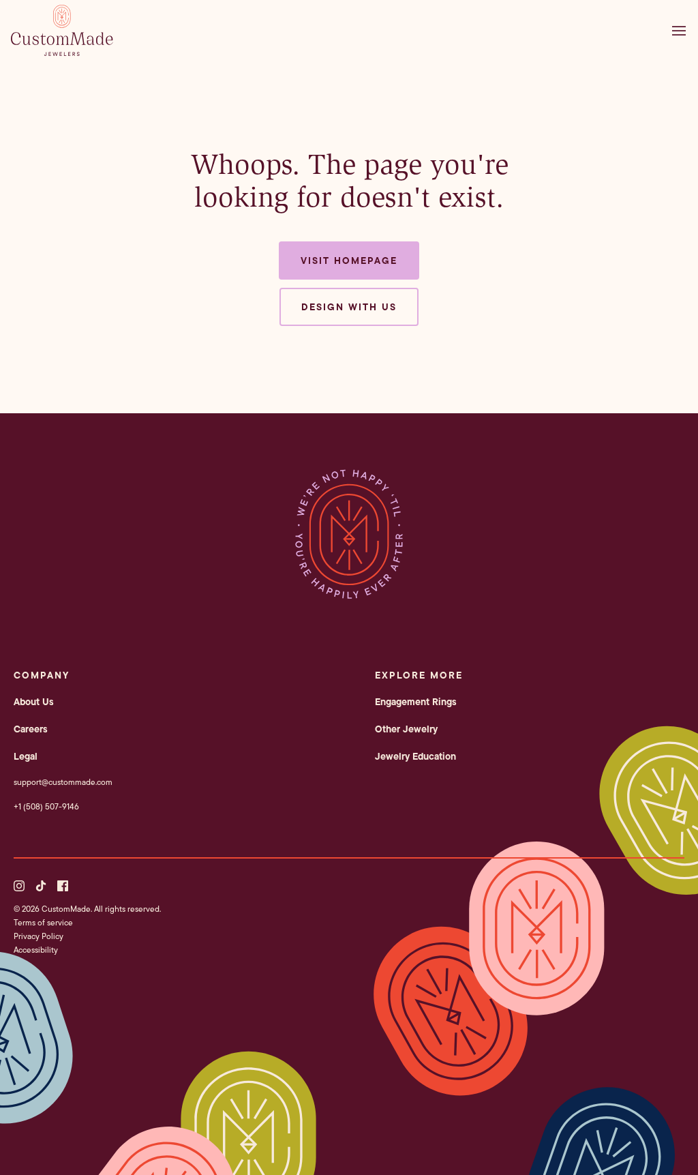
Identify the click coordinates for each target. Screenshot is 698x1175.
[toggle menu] (682, 30)
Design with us (349, 306)
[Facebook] (62, 885)
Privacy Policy (38, 936)
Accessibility (36, 949)
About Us (34, 701)
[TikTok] (40, 885)
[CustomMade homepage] (62, 51)
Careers (31, 729)
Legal (25, 756)
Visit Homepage (349, 260)
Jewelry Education (415, 756)
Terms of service (43, 922)
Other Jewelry (406, 729)
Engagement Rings (416, 701)
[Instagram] (19, 885)
